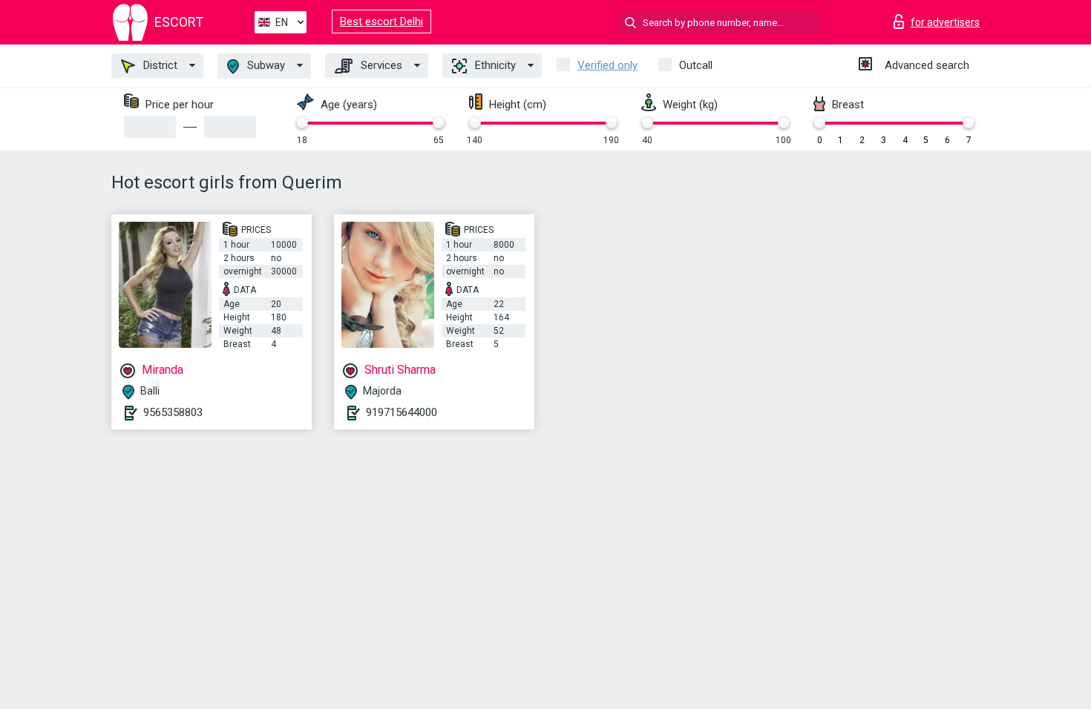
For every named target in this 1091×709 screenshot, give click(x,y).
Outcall (695, 65)
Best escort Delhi (381, 21)
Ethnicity (494, 65)
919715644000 (401, 412)
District (158, 65)
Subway (264, 65)
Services (380, 65)
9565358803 (173, 412)
